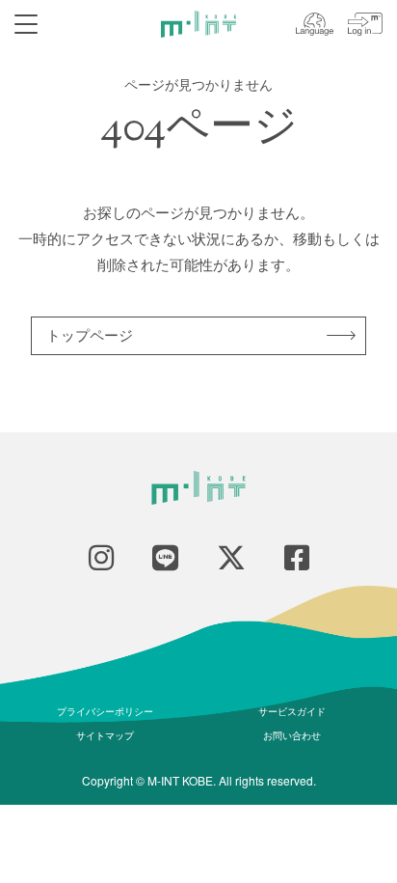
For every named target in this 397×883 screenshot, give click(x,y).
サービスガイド (292, 711)
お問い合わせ (292, 735)
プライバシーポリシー (105, 711)
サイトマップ (105, 735)
